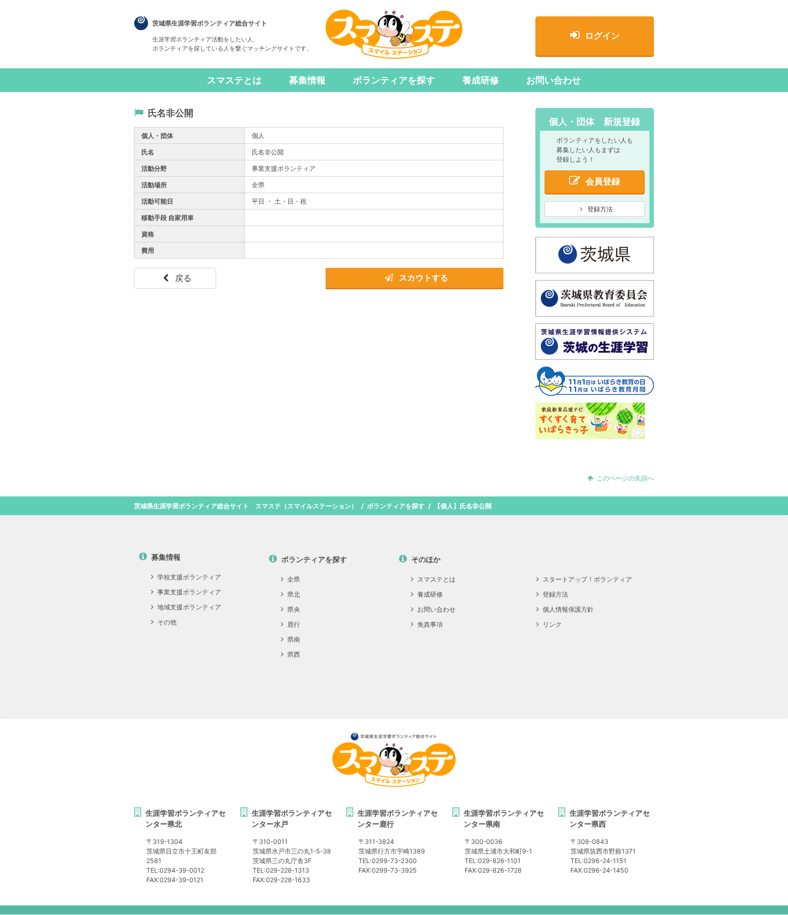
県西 (293, 654)
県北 (293, 594)
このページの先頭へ (625, 478)
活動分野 (154, 168)
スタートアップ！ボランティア (587, 579)
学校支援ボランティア (189, 577)
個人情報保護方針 (568, 609)
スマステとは (234, 80)
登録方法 (599, 209)
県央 (293, 609)
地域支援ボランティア (189, 607)
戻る (182, 278)
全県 (293, 579)
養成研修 (480, 80)
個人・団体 (157, 135)
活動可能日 (157, 201)
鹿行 (293, 624)
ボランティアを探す (394, 80)
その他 (166, 622)
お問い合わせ (553, 80)
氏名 (147, 152)
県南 (293, 639)
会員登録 (603, 181)
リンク (552, 624)
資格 (147, 234)
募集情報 (307, 80)
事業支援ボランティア (189, 592)
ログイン (602, 36)
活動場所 (154, 185)
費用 (147, 250)
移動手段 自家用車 (167, 217)
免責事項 (430, 624)
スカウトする (422, 277)
